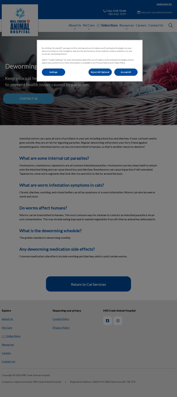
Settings (53, 72)
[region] (90, 61)
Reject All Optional (100, 72)
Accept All (126, 72)
